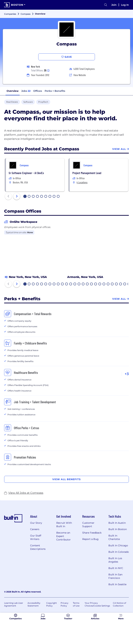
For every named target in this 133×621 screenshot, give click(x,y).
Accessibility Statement (34, 604)
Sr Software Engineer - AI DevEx (26, 173)
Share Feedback (91, 532)
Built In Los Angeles (115, 560)
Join (114, 4)
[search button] (106, 5)
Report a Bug (90, 539)
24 (120, 284)
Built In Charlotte (114, 537)
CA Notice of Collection (119, 604)
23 (116, 284)
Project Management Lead (86, 173)
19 (100, 284)
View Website (79, 75)
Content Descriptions (38, 547)
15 (83, 284)
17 (91, 284)
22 (112, 284)
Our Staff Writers (35, 537)
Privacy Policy (64, 604)
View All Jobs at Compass (25, 492)
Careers (34, 529)
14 (79, 284)
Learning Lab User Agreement (13, 604)
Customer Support (88, 524)
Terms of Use (76, 604)
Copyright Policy (51, 604)
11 (66, 284)
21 (108, 284)
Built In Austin (117, 522)
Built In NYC (115, 568)
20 (104, 284)
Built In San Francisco (115, 576)
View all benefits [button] (66, 479)
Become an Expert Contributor (63, 536)
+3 (127, 374)
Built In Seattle (117, 584)
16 (87, 284)
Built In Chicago (118, 545)
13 (75, 284)
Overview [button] (13, 90)
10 (62, 284)
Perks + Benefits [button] (55, 90)
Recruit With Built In (64, 524)
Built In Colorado (118, 551)
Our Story (36, 522)
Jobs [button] (25, 90)
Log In (125, 4)
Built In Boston (117, 529)
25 (125, 284)
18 (96, 284)
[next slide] (16, 196)
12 (71, 284)
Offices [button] (37, 90)
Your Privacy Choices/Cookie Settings (97, 604)
